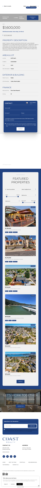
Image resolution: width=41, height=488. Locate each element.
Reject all (6, 484)
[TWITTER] (14, 456)
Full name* (7, 113)
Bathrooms (24, 195)
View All (20, 381)
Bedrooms (7, 201)
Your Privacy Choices (20, 486)
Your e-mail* (7, 108)
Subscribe (32, 426)
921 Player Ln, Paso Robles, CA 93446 (12, 288)
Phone (22, 113)
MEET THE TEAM (12, 462)
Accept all (19, 484)
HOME (4, 462)
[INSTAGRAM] (4, 456)
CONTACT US (15, 464)
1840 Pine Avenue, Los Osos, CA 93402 (12, 375)
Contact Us (20, 406)
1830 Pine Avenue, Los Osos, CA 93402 (12, 347)
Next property (33, 6)
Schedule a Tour (33, 18)
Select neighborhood (26, 189)
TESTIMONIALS (6, 464)
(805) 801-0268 (6, 447)
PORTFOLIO (22, 462)
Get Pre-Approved (8, 35)
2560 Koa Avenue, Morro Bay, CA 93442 (13, 229)
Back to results (7, 6)
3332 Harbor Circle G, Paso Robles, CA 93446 (14, 318)
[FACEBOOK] (7, 456)
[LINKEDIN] (11, 456)
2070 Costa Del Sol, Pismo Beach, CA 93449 (14, 259)
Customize (13, 484)
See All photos (31, 7)
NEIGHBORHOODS (32, 462)
